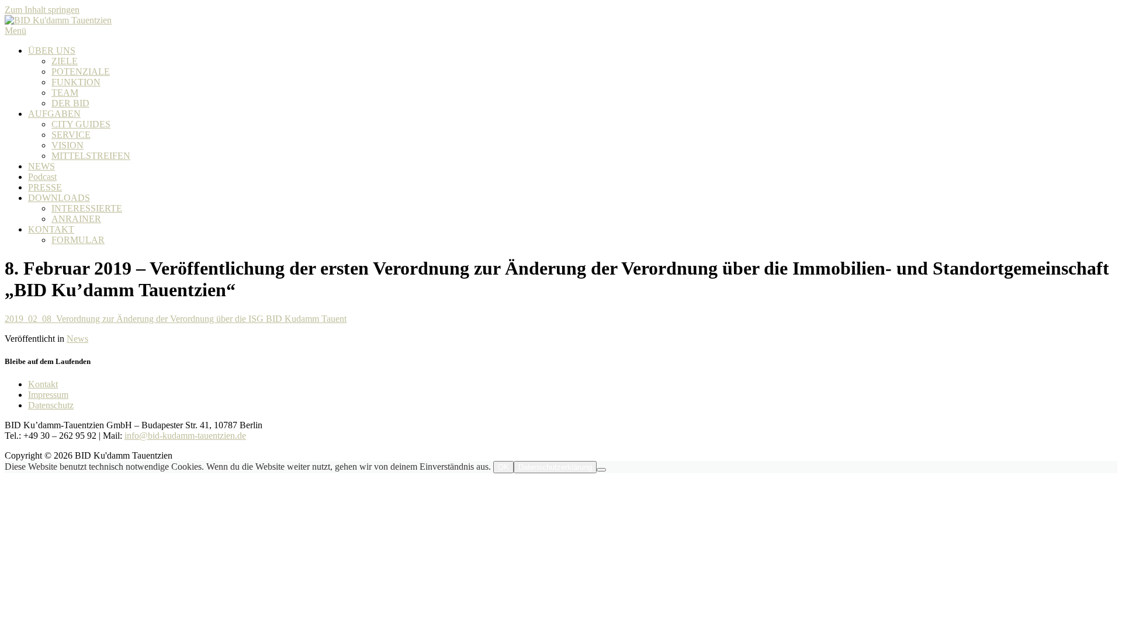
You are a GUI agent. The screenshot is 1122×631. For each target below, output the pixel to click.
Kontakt (43, 384)
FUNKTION (76, 82)
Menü (15, 31)
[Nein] (601, 469)
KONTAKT (51, 229)
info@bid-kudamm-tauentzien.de (185, 436)
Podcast (42, 177)
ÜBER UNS (51, 51)
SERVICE (71, 135)
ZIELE (64, 61)
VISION (67, 145)
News (77, 339)
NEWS (41, 166)
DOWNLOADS (59, 198)
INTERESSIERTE (86, 208)
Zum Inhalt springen (42, 10)
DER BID (70, 103)
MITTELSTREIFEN (90, 156)
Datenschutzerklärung (555, 467)
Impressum (48, 395)
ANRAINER (76, 219)
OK (503, 467)
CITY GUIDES (80, 124)
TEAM (64, 93)
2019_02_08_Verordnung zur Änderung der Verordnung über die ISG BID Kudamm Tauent (176, 319)
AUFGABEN (54, 114)
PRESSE (45, 187)
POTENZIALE (80, 72)
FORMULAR (78, 240)
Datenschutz (51, 405)
